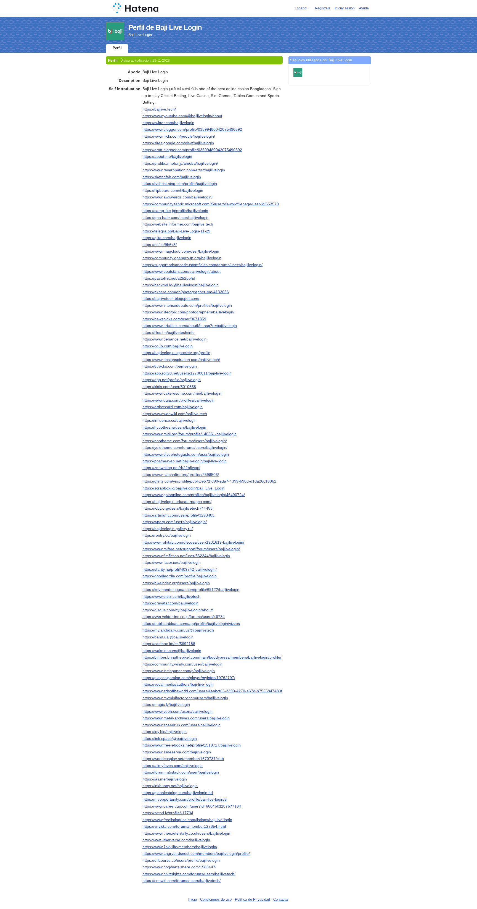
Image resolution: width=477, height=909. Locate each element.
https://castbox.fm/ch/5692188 (168, 643)
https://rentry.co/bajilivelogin (166, 535)
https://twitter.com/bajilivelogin (168, 122)
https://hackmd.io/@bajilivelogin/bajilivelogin (180, 285)
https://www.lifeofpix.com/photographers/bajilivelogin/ (188, 312)
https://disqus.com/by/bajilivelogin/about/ (177, 610)
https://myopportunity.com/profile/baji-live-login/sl (184, 799)
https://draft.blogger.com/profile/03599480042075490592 (192, 150)
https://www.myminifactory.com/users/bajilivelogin (185, 698)
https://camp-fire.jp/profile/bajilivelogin (175, 210)
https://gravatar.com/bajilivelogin (170, 603)
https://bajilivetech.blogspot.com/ (170, 298)
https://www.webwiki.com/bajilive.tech (174, 414)
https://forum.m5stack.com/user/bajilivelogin (180, 772)
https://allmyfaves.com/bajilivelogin (172, 765)
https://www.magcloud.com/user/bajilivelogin (180, 251)
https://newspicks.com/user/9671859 (174, 319)
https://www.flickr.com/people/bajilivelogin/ (178, 136)
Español (301, 8)
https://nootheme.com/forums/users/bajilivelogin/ (184, 441)
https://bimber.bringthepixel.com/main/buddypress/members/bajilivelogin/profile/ (211, 657)
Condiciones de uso (216, 899)
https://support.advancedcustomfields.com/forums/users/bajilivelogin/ (202, 265)
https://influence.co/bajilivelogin (169, 420)
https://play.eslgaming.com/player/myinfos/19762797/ (188, 677)
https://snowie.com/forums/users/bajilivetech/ (181, 880)
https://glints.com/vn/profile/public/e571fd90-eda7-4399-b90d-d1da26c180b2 (209, 481)
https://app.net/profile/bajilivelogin (171, 380)
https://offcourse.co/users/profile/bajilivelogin (181, 860)
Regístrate (322, 8)
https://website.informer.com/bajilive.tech (177, 224)
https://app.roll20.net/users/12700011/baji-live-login (187, 373)
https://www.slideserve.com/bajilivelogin (176, 752)
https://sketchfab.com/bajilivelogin (171, 177)
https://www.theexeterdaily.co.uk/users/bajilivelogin (186, 833)
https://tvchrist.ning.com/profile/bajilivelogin (179, 183)
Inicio (192, 899)
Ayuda (364, 8)
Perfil (117, 48)
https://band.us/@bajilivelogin (168, 637)
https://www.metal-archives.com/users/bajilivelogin (186, 718)
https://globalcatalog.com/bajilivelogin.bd (177, 792)
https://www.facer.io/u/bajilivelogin (171, 562)
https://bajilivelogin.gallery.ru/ (167, 528)
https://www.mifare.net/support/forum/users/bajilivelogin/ (191, 549)
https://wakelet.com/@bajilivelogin (171, 650)
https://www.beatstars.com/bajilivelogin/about (181, 271)
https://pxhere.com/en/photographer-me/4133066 (185, 292)
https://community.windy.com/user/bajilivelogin (182, 664)
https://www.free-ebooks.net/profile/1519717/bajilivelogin (191, 745)
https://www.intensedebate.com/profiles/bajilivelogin (187, 305)
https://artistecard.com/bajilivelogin (172, 407)
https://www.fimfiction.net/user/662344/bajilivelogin (186, 556)
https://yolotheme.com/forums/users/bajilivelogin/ (184, 447)
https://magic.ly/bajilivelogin (166, 704)
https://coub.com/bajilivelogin (167, 346)
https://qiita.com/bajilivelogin (166, 237)
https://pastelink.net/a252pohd (168, 278)
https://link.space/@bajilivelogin (169, 738)
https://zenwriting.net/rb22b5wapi (171, 467)
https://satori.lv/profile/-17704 (167, 813)
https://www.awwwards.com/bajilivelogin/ (177, 197)
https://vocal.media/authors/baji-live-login (178, 684)
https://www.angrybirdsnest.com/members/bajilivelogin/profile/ (196, 853)
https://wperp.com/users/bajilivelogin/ (174, 522)
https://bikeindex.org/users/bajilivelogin (176, 583)
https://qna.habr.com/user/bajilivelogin (175, 217)
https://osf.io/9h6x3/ (159, 244)
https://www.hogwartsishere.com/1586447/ (179, 867)
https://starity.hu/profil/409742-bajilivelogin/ (179, 569)
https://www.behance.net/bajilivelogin (174, 339)
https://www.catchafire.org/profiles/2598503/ (180, 474)
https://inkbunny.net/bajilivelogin (170, 786)
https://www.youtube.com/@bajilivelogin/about (182, 116)
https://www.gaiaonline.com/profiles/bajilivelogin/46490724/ (193, 495)
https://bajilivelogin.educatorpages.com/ (176, 501)
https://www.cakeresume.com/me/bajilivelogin (181, 393)
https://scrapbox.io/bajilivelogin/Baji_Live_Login (183, 488)
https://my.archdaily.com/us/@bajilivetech (178, 630)
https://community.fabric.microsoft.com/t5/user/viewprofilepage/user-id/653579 (210, 204)
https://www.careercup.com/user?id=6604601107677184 (191, 806)
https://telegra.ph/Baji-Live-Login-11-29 (176, 231)
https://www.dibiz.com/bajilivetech (171, 596)
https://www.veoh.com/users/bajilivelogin (177, 711)
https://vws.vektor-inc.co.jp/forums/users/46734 (183, 616)
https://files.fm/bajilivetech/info (168, 332)
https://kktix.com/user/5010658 (169, 386)
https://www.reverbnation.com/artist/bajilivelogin (183, 170)
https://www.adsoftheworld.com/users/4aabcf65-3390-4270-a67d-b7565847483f (212, 691)
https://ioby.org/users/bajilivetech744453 (177, 508)
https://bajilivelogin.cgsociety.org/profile (176, 352)
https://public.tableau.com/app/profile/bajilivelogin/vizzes (191, 623)
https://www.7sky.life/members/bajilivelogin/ (179, 847)
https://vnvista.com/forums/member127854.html (184, 826)
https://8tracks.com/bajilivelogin (169, 366)
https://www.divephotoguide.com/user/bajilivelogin (185, 454)
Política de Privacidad (252, 899)
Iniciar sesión (345, 8)
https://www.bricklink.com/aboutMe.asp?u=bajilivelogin (189, 325)
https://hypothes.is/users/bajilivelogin (174, 427)
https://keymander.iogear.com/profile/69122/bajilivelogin (190, 589)
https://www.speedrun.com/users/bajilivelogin (181, 725)
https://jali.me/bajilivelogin (164, 779)
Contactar (281, 899)
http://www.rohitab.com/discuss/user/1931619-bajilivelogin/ (193, 542)
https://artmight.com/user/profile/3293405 (178, 515)
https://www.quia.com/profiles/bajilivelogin (178, 400)
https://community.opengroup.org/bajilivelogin (181, 258)
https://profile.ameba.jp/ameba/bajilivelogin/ (180, 163)
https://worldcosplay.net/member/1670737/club (183, 758)
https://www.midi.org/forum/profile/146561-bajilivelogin (189, 434)
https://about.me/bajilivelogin (167, 156)
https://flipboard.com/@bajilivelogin (172, 190)
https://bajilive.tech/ (159, 109)
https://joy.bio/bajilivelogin (164, 731)
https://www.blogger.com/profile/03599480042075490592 (192, 129)
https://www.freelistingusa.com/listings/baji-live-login (187, 820)
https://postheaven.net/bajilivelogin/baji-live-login (184, 461)
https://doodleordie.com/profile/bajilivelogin (179, 576)
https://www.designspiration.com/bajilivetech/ (181, 359)
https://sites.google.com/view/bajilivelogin (178, 143)
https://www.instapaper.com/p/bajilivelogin (178, 671)
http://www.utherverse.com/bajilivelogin (176, 840)
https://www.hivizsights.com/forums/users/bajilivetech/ (188, 874)
